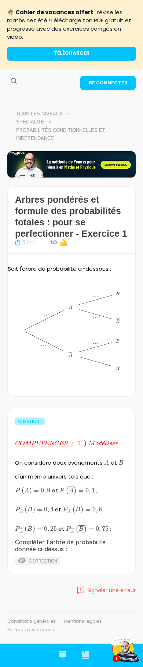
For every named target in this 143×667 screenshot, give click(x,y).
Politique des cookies (30, 629)
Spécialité (30, 122)
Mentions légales (83, 621)
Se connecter (108, 82)
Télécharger (71, 53)
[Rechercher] (13, 81)
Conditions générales (31, 621)
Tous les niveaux (39, 114)
